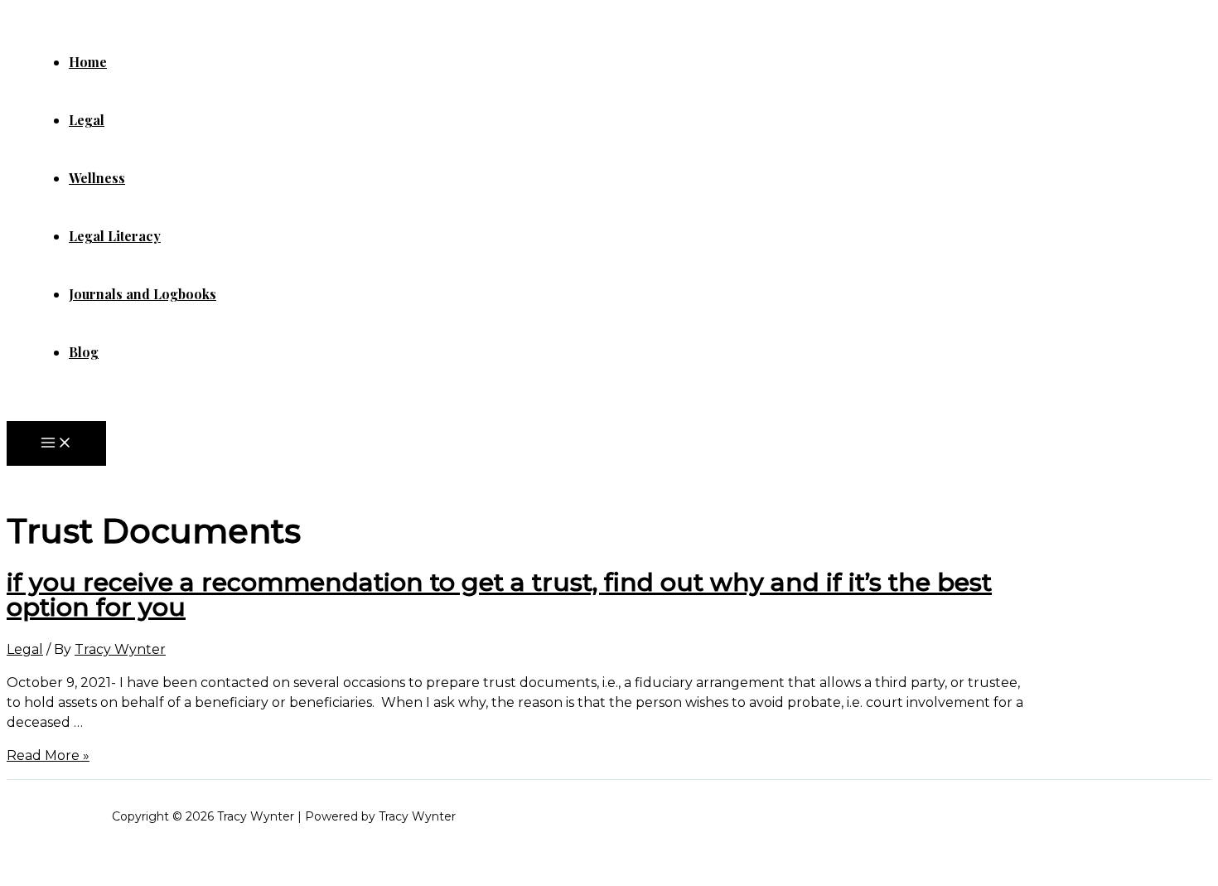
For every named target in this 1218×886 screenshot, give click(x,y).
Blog (84, 352)
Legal (86, 119)
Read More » (48, 755)
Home (88, 61)
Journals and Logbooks (142, 294)
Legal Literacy (115, 235)
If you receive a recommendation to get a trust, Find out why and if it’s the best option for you (499, 594)
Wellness (97, 177)
